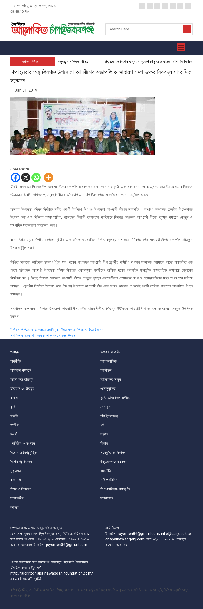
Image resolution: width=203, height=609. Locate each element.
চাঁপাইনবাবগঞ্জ (109, 416)
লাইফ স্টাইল (108, 479)
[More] (48, 177)
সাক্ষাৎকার (106, 498)
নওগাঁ (13, 434)
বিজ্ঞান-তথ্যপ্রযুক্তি (23, 452)
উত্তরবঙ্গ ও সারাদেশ (113, 461)
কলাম (14, 397)
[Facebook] (15, 177)
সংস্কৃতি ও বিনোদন (113, 452)
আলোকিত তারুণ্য (22, 379)
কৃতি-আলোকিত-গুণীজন (115, 397)
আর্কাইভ (105, 370)
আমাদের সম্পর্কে (20, 370)
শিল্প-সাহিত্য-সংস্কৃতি (115, 489)
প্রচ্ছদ (14, 352)
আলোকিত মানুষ (110, 379)
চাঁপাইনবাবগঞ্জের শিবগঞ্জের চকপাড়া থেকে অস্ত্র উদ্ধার (43, 335)
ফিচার (104, 443)
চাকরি (14, 416)
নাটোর (104, 434)
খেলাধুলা (105, 406)
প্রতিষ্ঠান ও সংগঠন (22, 443)
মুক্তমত (15, 470)
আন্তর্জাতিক (108, 361)
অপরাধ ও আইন (110, 352)
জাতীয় (14, 425)
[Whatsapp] (36, 177)
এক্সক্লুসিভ (107, 388)
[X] (25, 177)
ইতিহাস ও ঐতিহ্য (22, 388)
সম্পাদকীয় (17, 498)
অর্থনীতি (15, 361)
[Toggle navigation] (181, 47)
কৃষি (13, 406)
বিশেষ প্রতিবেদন (21, 461)
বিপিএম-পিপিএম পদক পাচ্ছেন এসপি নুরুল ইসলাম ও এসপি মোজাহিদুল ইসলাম (56, 330)
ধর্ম (102, 425)
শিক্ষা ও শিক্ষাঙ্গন (21, 489)
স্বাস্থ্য (14, 507)
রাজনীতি (105, 470)
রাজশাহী (15, 479)
